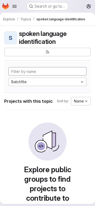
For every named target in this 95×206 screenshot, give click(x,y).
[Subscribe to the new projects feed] (47, 52)
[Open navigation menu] (14, 6)
